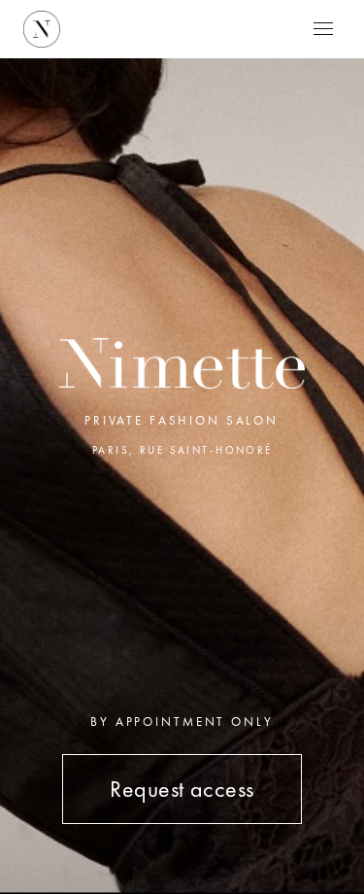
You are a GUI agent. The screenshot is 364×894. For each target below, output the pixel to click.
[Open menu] (323, 29)
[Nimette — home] (41, 29)
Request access (182, 789)
